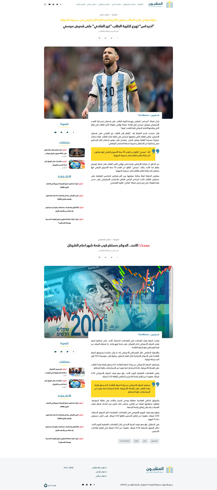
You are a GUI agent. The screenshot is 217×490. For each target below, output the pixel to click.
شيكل (136, 441)
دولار (144, 441)
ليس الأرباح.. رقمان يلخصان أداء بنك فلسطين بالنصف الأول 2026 (64, 197)
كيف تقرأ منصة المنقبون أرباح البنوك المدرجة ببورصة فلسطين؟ (64, 221)
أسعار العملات (125, 441)
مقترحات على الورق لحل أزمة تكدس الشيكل (55, 163)
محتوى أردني (116, 4)
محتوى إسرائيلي (104, 4)
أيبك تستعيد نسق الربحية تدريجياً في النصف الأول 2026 (64, 186)
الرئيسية (140, 4)
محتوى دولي (92, 4)
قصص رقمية (80, 4)
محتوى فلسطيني (129, 4)
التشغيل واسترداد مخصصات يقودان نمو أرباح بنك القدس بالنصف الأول (64, 209)
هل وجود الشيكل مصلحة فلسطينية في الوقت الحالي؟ (56, 373)
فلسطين (154, 441)
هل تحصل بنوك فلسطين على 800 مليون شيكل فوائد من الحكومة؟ (55, 154)
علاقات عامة (69, 467)
